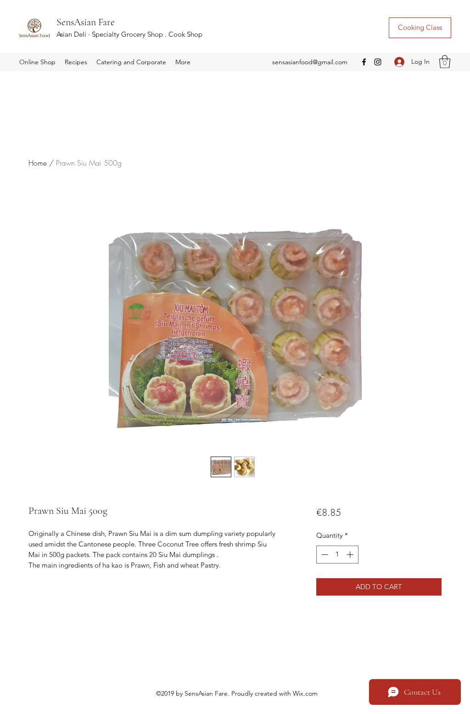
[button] (37, 62)
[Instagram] (377, 62)
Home (37, 163)
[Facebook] (364, 62)
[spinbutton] (337, 554)
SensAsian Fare (85, 22)
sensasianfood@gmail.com (309, 62)
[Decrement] (324, 554)
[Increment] (351, 554)
